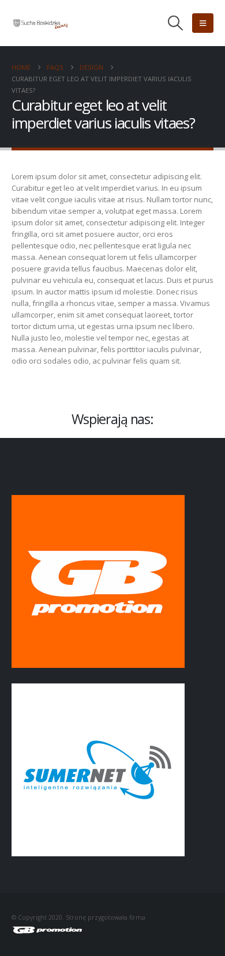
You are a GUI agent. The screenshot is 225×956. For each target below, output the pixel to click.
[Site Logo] (40, 23)
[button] (176, 23)
